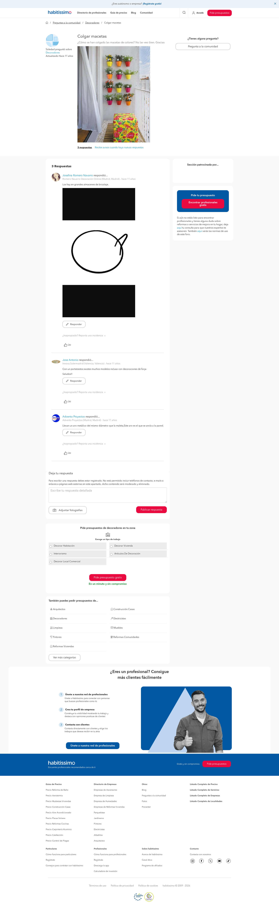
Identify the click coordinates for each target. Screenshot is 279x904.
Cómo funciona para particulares (61, 854)
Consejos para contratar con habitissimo (64, 866)
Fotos (144, 801)
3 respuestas (84, 148)
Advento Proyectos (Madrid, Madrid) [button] (82, 420)
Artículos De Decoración (127, 554)
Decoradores (92, 23)
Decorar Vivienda (123, 546)
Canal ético (147, 860)
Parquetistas (99, 813)
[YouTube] (219, 861)
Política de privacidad (122, 886)
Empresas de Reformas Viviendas (109, 807)
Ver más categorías (64, 657)
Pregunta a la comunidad (203, 46)
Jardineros (99, 818)
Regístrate (50, 860)
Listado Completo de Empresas (205, 796)
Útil (69, 345)
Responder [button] (76, 324)
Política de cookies (148, 886)
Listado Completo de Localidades (206, 801)
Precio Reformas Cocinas (57, 824)
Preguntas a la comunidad (66, 23)
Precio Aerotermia (54, 796)
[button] (52, 40)
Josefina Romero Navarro (77, 175)
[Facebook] (201, 861)
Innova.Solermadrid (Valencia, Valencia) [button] (83, 364)
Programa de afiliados (152, 866)
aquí (179, 228)
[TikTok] (228, 861)
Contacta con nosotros (200, 854)
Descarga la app (101, 866)
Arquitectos (99, 841)
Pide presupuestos (219, 13)
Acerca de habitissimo (152, 854)
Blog (144, 790)
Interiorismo (60, 554)
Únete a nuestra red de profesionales (92, 745)
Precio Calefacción (54, 835)
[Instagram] (192, 861)
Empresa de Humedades (105, 801)
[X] (210, 861)
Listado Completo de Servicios (204, 790)
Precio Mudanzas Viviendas (58, 801)
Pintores (97, 824)
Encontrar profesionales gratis (203, 203)
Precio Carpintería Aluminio (59, 829)
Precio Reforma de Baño (57, 790)
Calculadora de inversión (105, 871)
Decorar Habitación (64, 546)
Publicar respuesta (151, 509)
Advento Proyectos (73, 416)
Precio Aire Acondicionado (58, 813)
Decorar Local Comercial (67, 561)
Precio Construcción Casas (58, 807)
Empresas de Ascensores (105, 790)
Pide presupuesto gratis (108, 577)
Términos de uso (97, 886)
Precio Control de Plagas (57, 841)
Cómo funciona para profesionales (110, 854)
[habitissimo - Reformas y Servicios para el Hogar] (60, 13)
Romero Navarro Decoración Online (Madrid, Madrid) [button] (91, 179)
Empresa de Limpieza (104, 796)
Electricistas (99, 829)
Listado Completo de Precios (204, 784)
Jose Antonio (70, 360)
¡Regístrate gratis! (152, 4)
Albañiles (98, 835)
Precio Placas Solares (55, 818)
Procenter (146, 807)
